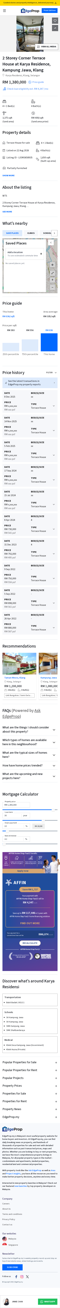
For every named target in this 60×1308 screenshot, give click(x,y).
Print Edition (50, 10)
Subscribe (12, 1267)
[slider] (53, 809)
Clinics (31, 233)
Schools (47, 233)
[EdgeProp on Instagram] (21, 1276)
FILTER (49, 372)
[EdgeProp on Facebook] (16, 1276)
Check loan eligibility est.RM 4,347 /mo (27, 89)
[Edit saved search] (55, 28)
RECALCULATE (30, 943)
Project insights (13, 1173)
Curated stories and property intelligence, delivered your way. (28, 2)
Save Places (12, 233)
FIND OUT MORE (30, 923)
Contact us (7, 1224)
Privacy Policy (8, 1219)
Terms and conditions (12, 1214)
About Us (6, 1209)
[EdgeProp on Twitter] (27, 1276)
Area (52, 1170)
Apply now (22, 871)
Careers (6, 1203)
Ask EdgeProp (34, 1170)
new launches (21, 1186)
